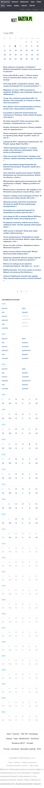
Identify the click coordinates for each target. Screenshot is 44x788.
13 (16, 50)
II (9, 399)
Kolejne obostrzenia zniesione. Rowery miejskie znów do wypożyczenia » (22, 128)
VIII (10, 403)
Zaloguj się (36, 9)
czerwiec (5, 328)
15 (27, 50)
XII (37, 403)
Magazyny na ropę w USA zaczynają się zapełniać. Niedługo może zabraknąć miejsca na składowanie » (22, 92)
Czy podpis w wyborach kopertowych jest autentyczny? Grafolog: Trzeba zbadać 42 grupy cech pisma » (22, 115)
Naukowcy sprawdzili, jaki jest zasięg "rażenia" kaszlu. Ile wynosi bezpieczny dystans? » (22, 259)
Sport (32, 2)
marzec (4, 316)
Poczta (22, 9)
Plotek (39, 2)
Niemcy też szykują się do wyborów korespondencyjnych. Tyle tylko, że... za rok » (21, 265)
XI (29, 403)
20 (16, 55)
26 (10, 59)
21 (21, 55)
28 (21, 59)
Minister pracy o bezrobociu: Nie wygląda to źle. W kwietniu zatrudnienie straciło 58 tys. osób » (22, 191)
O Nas (10, 762)
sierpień (25, 312)
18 (5, 55)
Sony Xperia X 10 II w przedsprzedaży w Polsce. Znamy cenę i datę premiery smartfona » (22, 108)
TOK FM (31, 5)
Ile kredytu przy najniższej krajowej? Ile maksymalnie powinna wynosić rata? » (19, 211)
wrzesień (25, 346)
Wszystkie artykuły (28, 749)
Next (2, 5)
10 (38, 46)
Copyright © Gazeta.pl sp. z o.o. (22, 758)
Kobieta (16, 5)
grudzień (25, 358)
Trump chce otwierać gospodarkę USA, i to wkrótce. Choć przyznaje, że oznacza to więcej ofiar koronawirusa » (21, 100)
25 (5, 59)
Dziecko (24, 5)
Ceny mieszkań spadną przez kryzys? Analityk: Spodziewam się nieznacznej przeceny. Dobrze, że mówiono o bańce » (22, 175)
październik (26, 350)
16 (32, 50)
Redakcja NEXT (18, 743)
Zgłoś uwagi (33, 765)
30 (32, 59)
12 (10, 50)
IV (23, 399)
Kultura (9, 5)
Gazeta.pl (6, 2)
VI (36, 399)
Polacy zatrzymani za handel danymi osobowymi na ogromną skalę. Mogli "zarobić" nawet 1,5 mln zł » (22, 135)
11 (5, 50)
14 (21, 50)
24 (38, 55)
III (16, 399)
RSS (39, 749)
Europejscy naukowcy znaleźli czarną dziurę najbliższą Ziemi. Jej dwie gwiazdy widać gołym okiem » (22, 225)
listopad (25, 354)
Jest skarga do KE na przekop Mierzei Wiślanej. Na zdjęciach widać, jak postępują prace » (22, 217)
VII (3, 403)
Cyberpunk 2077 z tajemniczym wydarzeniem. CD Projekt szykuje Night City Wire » (22, 143)
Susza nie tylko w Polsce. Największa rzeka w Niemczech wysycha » (21, 246)
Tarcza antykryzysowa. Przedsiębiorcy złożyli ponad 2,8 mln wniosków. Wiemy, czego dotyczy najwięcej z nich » (22, 239)
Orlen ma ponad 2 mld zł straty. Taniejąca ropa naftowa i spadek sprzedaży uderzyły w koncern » (22, 158)
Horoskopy (33, 734)
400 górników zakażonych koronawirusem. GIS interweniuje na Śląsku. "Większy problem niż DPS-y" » (22, 183)
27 (16, 59)
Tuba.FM (28, 9)
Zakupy (9, 739)
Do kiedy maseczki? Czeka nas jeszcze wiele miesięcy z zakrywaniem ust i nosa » (21, 122)
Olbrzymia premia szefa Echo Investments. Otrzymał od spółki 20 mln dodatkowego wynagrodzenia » (20, 204)
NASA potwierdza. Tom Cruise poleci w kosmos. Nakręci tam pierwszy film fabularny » (22, 271)
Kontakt (30, 743)
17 (38, 50)
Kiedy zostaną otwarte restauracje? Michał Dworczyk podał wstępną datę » (20, 253)
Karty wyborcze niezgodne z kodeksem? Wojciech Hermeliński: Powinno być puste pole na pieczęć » (22, 69)
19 (10, 55)
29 (27, 59)
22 (27, 55)
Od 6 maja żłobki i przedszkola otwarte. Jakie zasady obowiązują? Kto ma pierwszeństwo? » (22, 85)
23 (32, 55)
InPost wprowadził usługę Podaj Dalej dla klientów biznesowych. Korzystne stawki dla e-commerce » (22, 167)
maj (3, 324)
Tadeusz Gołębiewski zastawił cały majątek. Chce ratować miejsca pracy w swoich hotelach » (22, 278)
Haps (15, 739)
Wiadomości (24, 2)
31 (38, 59)
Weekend (15, 2)
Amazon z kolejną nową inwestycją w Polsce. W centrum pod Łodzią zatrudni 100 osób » (22, 197)
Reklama (17, 762)
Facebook (15, 749)
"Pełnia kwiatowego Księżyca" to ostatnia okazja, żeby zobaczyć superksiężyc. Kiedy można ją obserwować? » (20, 150)
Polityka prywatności (29, 762)
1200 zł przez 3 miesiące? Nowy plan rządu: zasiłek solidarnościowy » (20, 232)
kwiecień (5, 320)
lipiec (24, 308)
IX (16, 403)
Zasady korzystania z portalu (17, 765)
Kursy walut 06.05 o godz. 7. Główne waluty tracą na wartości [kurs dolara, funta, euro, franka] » (20, 77)
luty (3, 312)
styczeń (4, 308)
